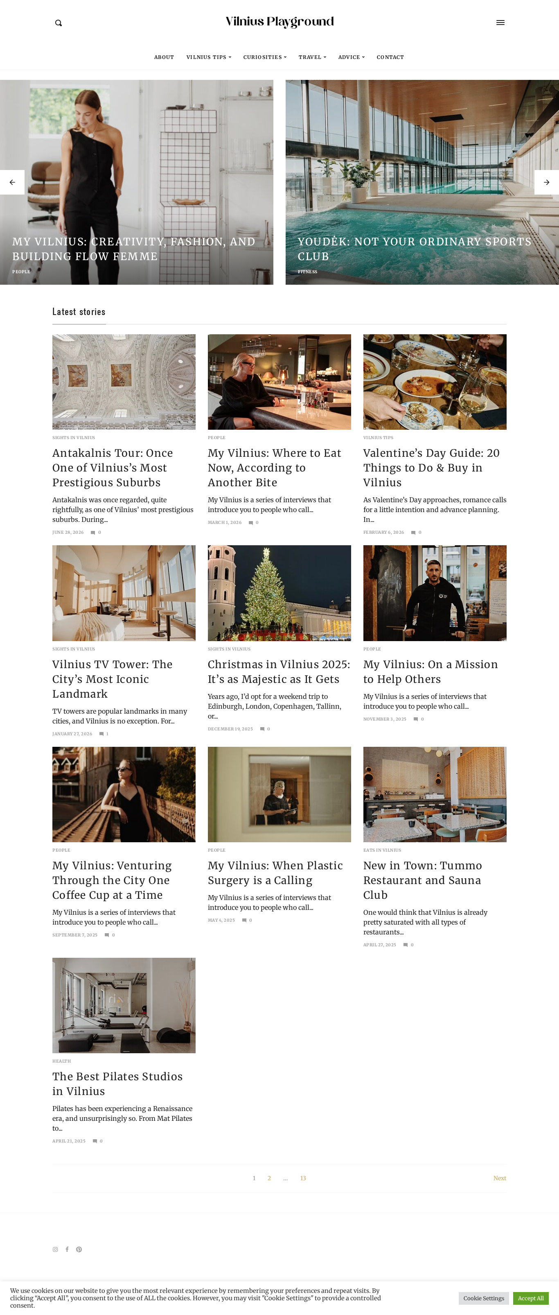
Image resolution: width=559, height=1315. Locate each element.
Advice (349, 57)
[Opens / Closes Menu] (500, 22)
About (164, 57)
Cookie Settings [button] (484, 1298)
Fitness (308, 271)
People (21, 271)
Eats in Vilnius (382, 850)
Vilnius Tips (206, 57)
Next (500, 1178)
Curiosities (262, 57)
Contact (390, 57)
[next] (546, 182)
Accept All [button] (531, 1298)
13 (303, 1178)
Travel (310, 57)
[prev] (12, 182)
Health (61, 1061)
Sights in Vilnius (73, 437)
